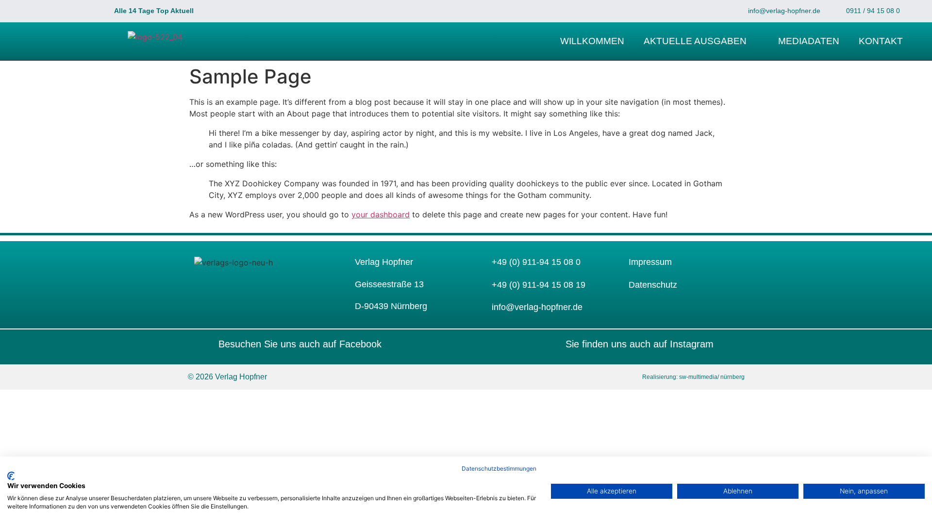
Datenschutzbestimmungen (499, 468)
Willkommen (592, 41)
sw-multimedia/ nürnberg (711, 377)
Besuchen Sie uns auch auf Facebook (300, 344)
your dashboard (380, 214)
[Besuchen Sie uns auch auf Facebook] (199, 344)
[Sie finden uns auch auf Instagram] (733, 344)
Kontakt (881, 41)
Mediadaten (808, 41)
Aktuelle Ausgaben (695, 41)
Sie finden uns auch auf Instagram (640, 344)
